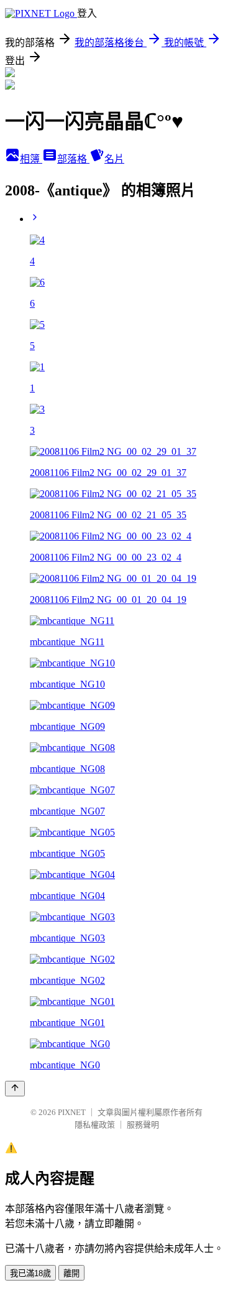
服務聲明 (143, 1124)
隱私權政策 (95, 1124)
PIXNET (72, 1112)
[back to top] (15, 1088)
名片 (114, 159)
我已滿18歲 (30, 1273)
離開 (71, 1273)
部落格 (73, 159)
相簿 (31, 159)
